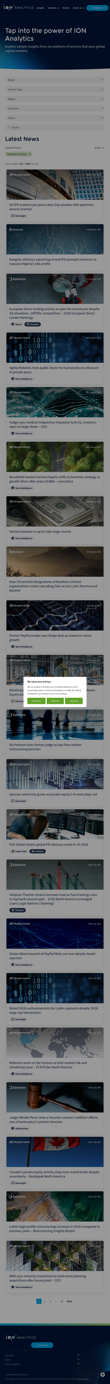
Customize (36, 701)
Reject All (55, 701)
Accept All (74, 701)
